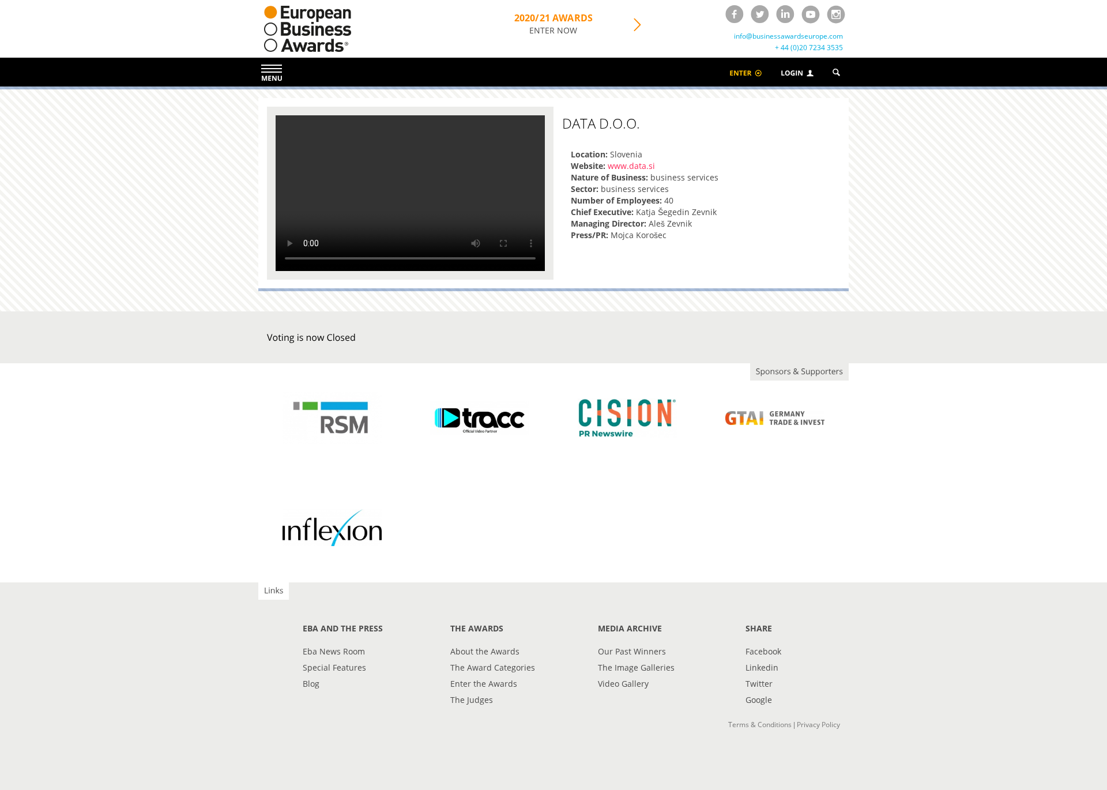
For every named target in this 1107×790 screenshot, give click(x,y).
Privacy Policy (818, 724)
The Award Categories (492, 667)
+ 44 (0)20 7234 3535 (809, 47)
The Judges (471, 699)
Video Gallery (623, 683)
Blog (311, 683)
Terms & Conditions (760, 724)
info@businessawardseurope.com (788, 36)
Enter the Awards (483, 683)
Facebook (763, 651)
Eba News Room (334, 651)
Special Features (334, 667)
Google (758, 699)
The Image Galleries (636, 667)
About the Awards (484, 651)
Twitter (759, 683)
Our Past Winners (632, 651)
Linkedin (761, 667)
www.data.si (631, 165)
